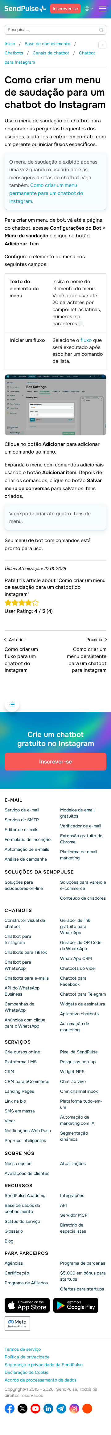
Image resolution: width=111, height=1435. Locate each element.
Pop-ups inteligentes (25, 1140)
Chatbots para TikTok (26, 952)
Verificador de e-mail (80, 826)
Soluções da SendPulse (39, 872)
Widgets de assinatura (82, 1004)
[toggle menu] (102, 8)
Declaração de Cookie (26, 1372)
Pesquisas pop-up (78, 1061)
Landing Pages (19, 1091)
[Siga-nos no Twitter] (22, 1408)
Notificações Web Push (28, 1130)
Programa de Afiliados (26, 1283)
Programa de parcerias (82, 1263)
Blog (9, 1241)
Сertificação (17, 1273)
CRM (9, 1071)
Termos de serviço (23, 1349)
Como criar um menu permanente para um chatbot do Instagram (46, 193)
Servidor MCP (74, 1215)
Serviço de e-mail (22, 810)
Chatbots (18, 910)
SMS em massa (20, 1111)
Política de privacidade (27, 1357)
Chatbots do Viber (78, 968)
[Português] (90, 9)
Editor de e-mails (21, 829)
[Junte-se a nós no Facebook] (9, 1408)
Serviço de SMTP (22, 820)
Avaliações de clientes (27, 1173)
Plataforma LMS (21, 1061)
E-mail (14, 800)
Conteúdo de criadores (83, 898)
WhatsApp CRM (76, 958)
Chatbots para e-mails (27, 978)
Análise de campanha (26, 859)
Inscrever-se (65, 8)
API (63, 1205)
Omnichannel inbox (79, 1091)
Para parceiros (26, 1253)
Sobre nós (20, 1153)
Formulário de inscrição (28, 839)
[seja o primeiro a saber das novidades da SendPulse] (61, 1408)
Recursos (19, 1185)
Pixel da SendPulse (79, 1052)
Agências (14, 1263)
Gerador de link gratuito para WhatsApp (75, 926)
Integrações (72, 1195)
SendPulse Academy (25, 1195)
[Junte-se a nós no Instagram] (74, 1408)
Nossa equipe (18, 1163)
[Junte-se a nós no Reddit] (87, 1408)
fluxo (86, 340)
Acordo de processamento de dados (40, 1380)
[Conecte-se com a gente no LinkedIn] (48, 1408)
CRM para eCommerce (27, 1081)
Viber (10, 1121)
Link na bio (15, 1101)
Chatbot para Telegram (83, 994)
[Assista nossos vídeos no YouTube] (35, 1408)
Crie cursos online (22, 1052)
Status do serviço (22, 1221)
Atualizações (73, 1163)
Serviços (18, 1042)
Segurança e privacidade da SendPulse (44, 1364)
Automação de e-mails (27, 849)
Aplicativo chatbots (79, 1014)
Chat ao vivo (73, 1081)
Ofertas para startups (82, 1289)
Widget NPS (72, 1071)
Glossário (14, 1231)
